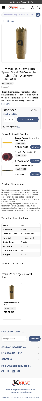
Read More (5, 104)
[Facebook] (2, 371)
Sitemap (29, 392)
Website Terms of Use (18, 392)
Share (36, 110)
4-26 (18, 127)
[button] (17, 64)
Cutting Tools (10, 21)
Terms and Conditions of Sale (25, 390)
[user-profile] (32, 7)
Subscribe (35, 339)
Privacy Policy (10, 390)
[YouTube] (19, 371)
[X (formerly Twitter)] (8, 371)
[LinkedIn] (13, 371)
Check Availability (10, 114)
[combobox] (21, 14)
